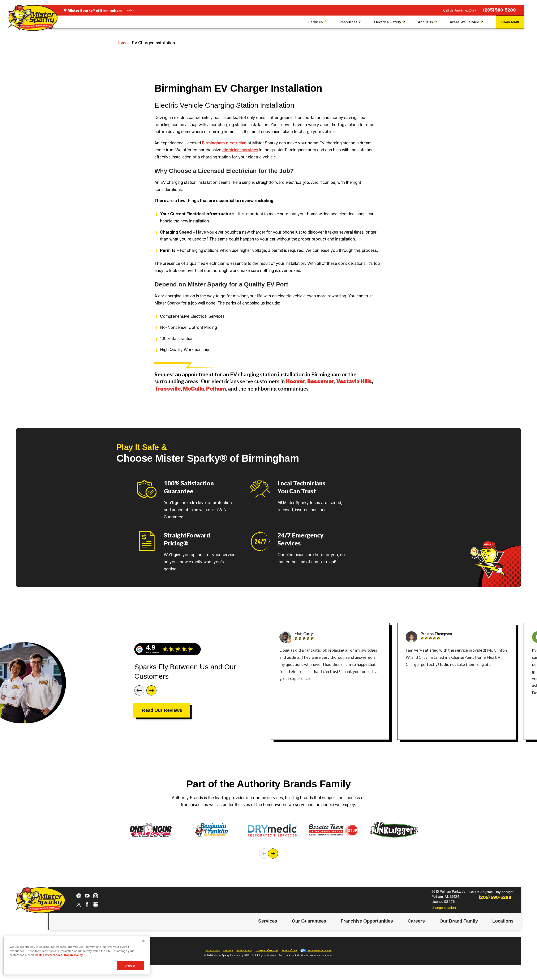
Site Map (228, 950)
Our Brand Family (458, 921)
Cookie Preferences (48, 955)
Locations (503, 921)
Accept (130, 965)
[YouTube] (87, 895)
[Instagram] (95, 895)
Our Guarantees (309, 921)
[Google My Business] (95, 904)
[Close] (143, 941)
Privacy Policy (244, 950)
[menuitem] (317, 22)
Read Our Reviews (162, 710)
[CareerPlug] (78, 895)
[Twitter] (78, 904)
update (130, 10)
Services (267, 921)
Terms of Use (289, 950)
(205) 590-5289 (499, 10)
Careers (416, 921)
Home (122, 42)
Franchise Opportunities (367, 921)
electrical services (240, 149)
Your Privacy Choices (319, 950)
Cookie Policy (73, 955)
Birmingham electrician (224, 142)
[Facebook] (87, 904)
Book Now (510, 22)
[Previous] (139, 690)
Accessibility (213, 950)
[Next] (151, 690)
